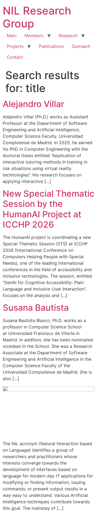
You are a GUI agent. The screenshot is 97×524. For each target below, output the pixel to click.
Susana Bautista (36, 307)
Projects (15, 46)
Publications (51, 46)
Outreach (81, 46)
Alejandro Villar (33, 104)
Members (34, 35)
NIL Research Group (37, 17)
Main (11, 35)
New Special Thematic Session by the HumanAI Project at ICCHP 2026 (48, 209)
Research (68, 35)
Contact (15, 57)
